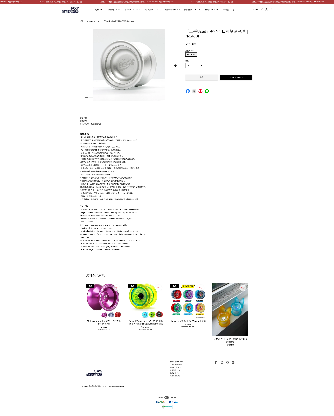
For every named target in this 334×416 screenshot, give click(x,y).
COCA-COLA (91, 21)
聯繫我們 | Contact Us (177, 367)
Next (175, 65)
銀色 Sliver (191, 54)
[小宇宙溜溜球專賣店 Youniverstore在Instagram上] (222, 364)
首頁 (81, 21)
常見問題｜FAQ (228, 10)
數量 (187, 61)
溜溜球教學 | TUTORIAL (192, 10)
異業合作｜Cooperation (177, 373)
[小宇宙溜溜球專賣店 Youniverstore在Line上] (233, 364)
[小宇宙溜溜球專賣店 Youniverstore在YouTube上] (227, 364)
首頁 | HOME (99, 10)
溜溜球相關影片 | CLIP (172, 10)
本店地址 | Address (176, 364)
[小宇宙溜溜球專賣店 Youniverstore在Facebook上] (216, 364)
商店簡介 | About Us (176, 362)
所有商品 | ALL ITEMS (152, 10)
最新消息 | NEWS (114, 10)
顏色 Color (189, 51)
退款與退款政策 (175, 376)
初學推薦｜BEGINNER (132, 10)
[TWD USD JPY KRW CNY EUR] (255, 10)
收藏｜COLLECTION (211, 10)
